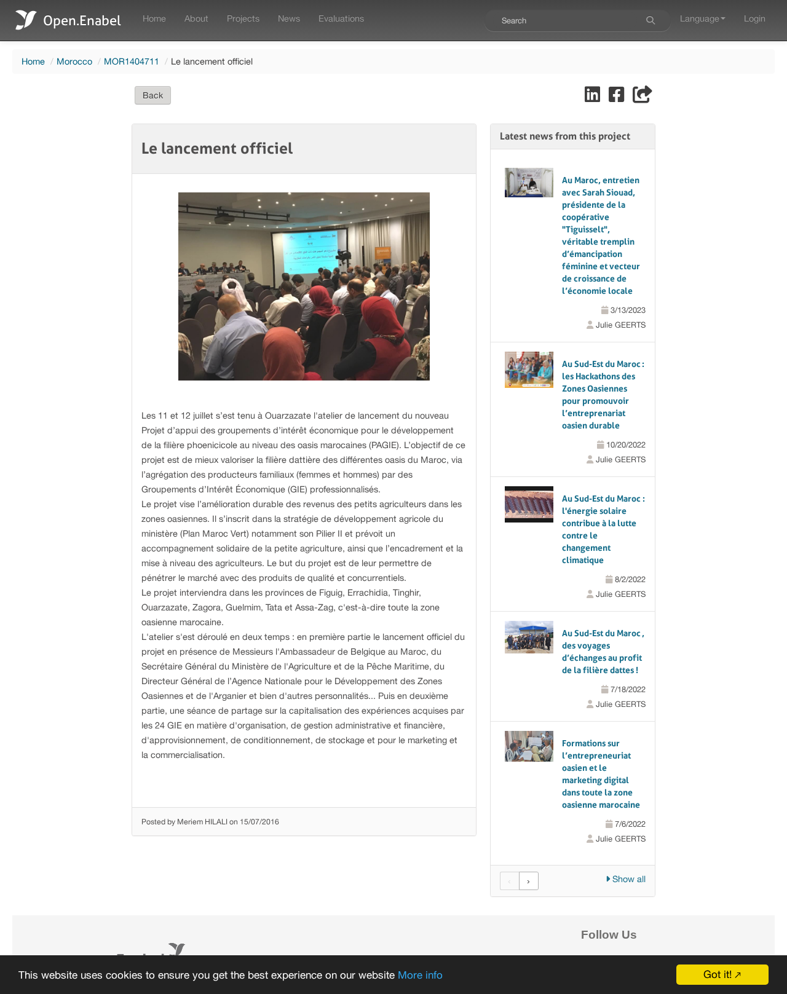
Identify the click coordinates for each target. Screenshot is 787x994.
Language (699, 18)
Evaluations (341, 18)
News (289, 18)
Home (154, 18)
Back (153, 95)
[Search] (650, 20)
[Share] (642, 97)
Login (754, 18)
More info (420, 975)
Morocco (74, 61)
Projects (243, 18)
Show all (628, 879)
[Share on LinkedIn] (594, 97)
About (196, 18)
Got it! (717, 974)
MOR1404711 (131, 61)
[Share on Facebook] (618, 97)
